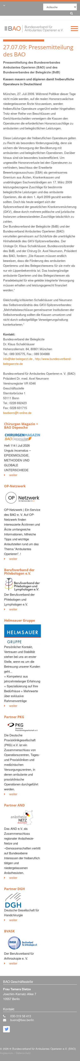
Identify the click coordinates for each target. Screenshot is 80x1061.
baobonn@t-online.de (17, 412)
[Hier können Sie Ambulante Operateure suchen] (70, 12)
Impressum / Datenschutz (15, 1053)
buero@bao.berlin (22, 1020)
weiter (13, 475)
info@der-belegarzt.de (17, 359)
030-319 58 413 (20, 1016)
